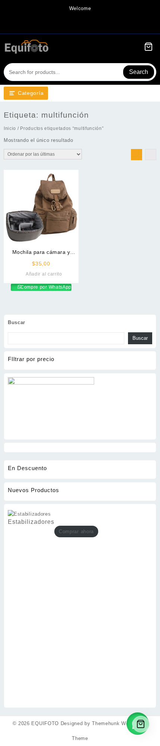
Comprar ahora (76, 531)
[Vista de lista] (150, 154)
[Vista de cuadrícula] (136, 154)
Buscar (16, 322)
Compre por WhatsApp (45, 287)
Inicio (10, 128)
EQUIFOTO (45, 723)
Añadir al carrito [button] (44, 274)
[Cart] (148, 46)
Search (138, 72)
